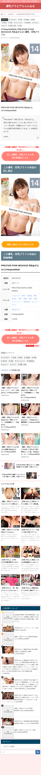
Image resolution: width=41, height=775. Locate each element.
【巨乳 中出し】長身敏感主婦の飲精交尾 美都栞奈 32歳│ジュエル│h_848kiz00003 (26, 722)
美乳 (33, 19)
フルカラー (13, 19)
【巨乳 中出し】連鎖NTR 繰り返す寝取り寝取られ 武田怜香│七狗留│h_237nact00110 (26, 651)
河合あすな (4, 19)
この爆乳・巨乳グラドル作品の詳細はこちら (21, 156)
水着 (20, 25)
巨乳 (11, 22)
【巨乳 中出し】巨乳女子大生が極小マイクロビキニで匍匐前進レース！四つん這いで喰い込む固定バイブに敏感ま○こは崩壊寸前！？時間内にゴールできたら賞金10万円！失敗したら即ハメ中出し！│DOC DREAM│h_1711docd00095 (20, 684)
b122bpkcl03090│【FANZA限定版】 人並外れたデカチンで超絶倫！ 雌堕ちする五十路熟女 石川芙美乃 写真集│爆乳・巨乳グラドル (26, 618)
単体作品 (28, 22)
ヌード (5, 25)
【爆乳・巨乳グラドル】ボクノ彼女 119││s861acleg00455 (25, 731)
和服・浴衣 (13, 25)
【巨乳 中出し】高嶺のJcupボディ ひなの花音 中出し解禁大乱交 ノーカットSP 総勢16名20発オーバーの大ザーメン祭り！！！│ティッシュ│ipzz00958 (20, 698)
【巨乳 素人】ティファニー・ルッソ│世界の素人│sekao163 (26, 629)
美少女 (5, 22)
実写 (21, 19)
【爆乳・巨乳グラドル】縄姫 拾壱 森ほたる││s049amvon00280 (26, 638)
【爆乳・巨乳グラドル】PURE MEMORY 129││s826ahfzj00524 (24, 709)
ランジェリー (19, 22)
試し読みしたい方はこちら (21, 244)
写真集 (27, 19)
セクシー (36, 22)
